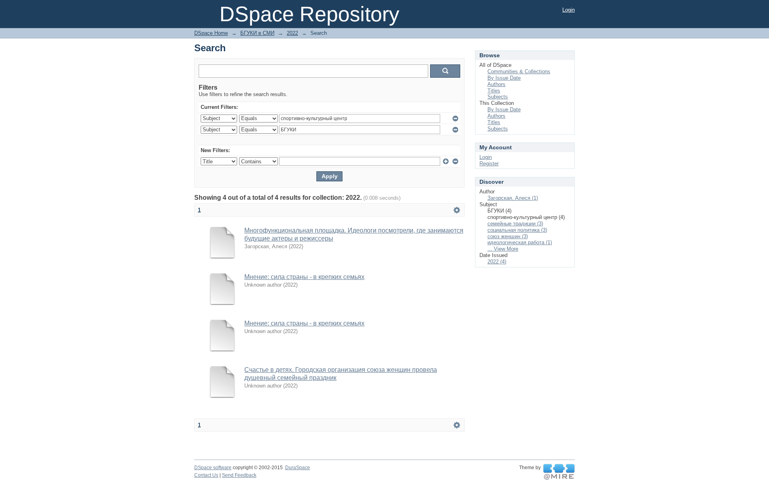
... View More (502, 249)
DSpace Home (211, 33)
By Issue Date (504, 78)
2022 (292, 33)
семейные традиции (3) (515, 224)
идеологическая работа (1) (519, 242)
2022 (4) (496, 262)
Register (489, 164)
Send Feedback (239, 475)
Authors (496, 84)
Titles (493, 91)
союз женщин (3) (507, 236)
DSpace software (213, 467)
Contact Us (206, 475)
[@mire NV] (559, 472)
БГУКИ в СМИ (257, 33)
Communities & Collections (518, 71)
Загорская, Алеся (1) (512, 198)
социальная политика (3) (517, 230)
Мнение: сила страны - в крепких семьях (304, 276)
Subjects (497, 97)
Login (568, 10)
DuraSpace (297, 467)
